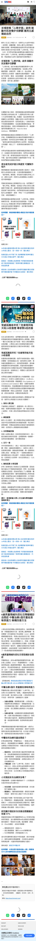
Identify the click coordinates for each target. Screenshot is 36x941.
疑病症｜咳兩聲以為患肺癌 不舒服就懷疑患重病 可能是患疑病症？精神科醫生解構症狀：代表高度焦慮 (17, 263)
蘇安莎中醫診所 (14, 845)
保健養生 (4, 37)
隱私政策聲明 (4, 929)
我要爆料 (20, 929)
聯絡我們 (3, 923)
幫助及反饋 (21, 926)
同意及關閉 (29, 935)
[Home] (8, 2)
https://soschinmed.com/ (13, 898)
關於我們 (3, 926)
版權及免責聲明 (22, 923)
